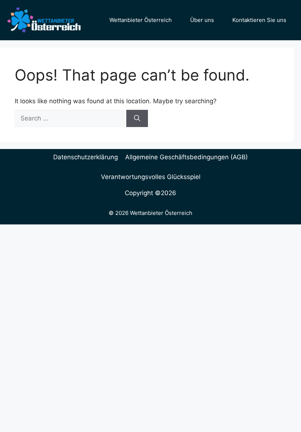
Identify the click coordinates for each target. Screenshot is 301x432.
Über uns (202, 19)
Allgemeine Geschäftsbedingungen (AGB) (186, 157)
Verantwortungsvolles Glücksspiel (150, 176)
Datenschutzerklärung (85, 157)
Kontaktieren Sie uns (259, 19)
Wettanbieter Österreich (140, 19)
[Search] (137, 118)
